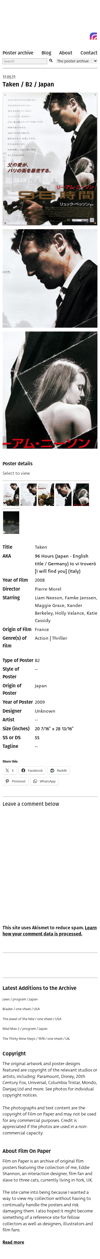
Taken (41, 547)
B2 (37, 660)
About (65, 53)
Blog (46, 53)
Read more (13, 1242)
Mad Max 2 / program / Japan (25, 1028)
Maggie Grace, (51, 605)
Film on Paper (14, 21)
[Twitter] (74, 36)
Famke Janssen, (81, 597)
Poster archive (18, 53)
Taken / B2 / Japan (28, 84)
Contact (89, 53)
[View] (11, 494)
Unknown (45, 711)
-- (36, 719)
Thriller (59, 638)
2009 (40, 702)
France (42, 629)
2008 (40, 580)
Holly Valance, (71, 613)
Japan (41, 685)
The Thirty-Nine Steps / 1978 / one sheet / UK (36, 1038)
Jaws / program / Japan (20, 999)
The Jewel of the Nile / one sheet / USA (32, 1019)
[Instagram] (93, 36)
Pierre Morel (48, 589)
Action (41, 638)
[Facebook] (84, 36)
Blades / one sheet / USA (21, 1009)
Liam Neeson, (50, 597)
